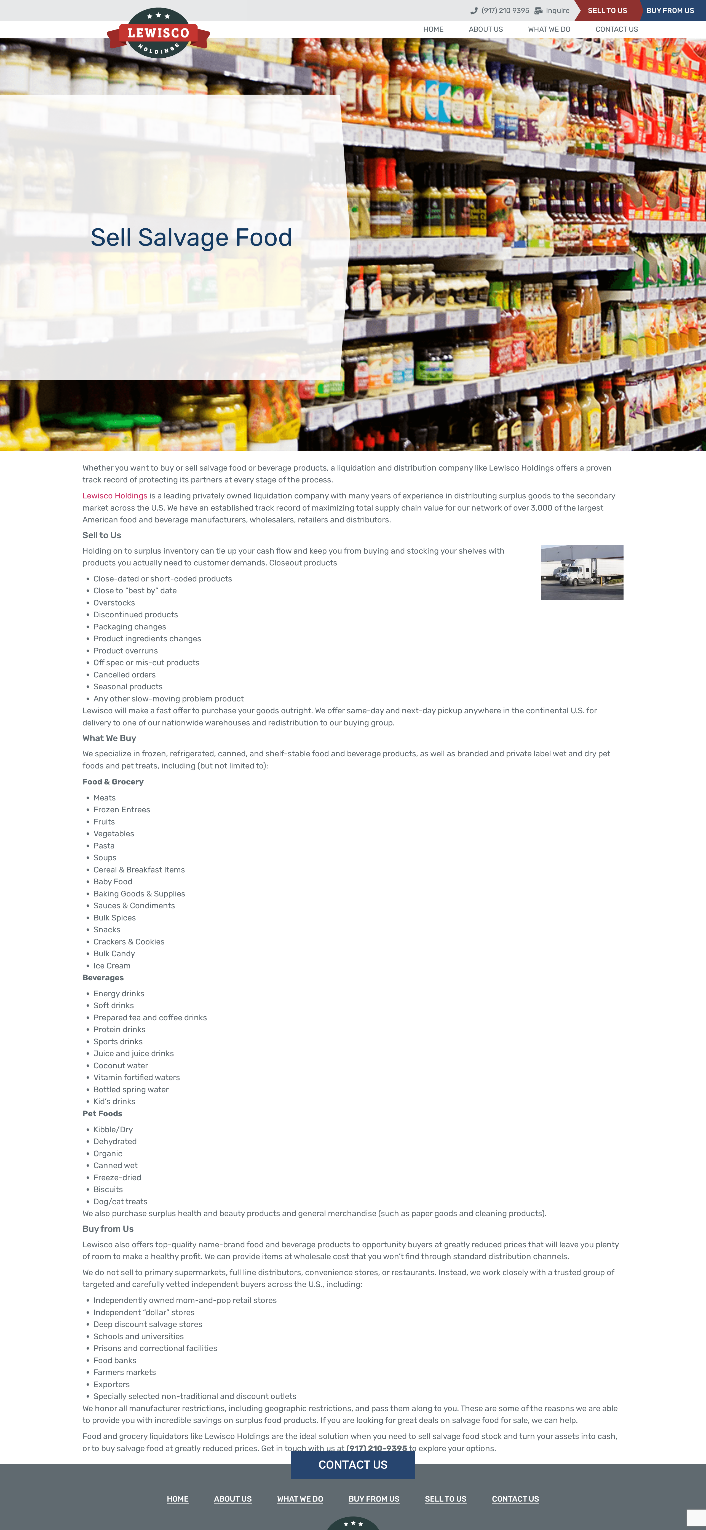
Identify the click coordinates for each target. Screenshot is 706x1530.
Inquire (558, 10)
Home (442, 29)
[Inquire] (538, 10)
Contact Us (607, 29)
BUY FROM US (670, 10)
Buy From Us (374, 1499)
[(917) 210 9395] (474, 10)
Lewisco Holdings (115, 495)
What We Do (546, 29)
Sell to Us (446, 1499)
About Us (489, 29)
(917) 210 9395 (505, 10)
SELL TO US (607, 10)
